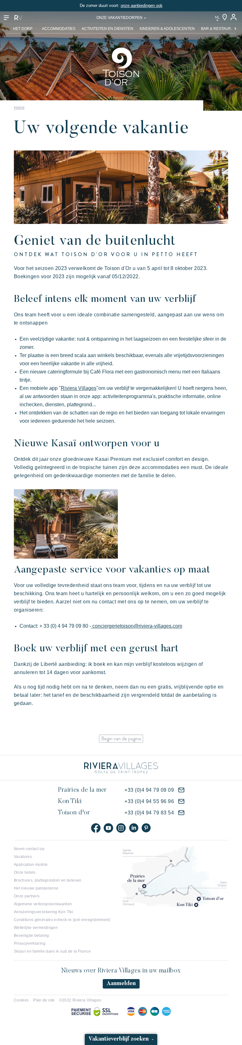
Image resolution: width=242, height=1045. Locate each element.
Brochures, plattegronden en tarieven (48, 880)
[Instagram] (121, 828)
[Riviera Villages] (18, 17)
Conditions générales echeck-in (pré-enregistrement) (62, 920)
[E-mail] (181, 790)
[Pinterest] (146, 828)
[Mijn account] (234, 17)
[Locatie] (224, 17)
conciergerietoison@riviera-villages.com (136, 626)
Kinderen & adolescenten (167, 28)
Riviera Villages (78, 388)
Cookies (21, 1000)
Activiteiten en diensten (107, 28)
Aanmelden (121, 984)
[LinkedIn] (133, 828)
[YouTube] (108, 828)
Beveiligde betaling (31, 935)
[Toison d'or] (121, 66)
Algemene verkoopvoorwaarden (43, 904)
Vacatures (23, 856)
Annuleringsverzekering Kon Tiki (43, 912)
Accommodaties (58, 28)
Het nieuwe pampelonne (36, 888)
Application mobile (31, 864)
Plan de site (44, 1000)
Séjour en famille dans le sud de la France (52, 951)
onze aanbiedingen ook (142, 5)
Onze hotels (25, 872)
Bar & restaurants (221, 28)
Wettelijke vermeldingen (36, 927)
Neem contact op (29, 849)
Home (19, 107)
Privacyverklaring (29, 943)
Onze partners (27, 896)
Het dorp (22, 28)
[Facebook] (96, 828)
